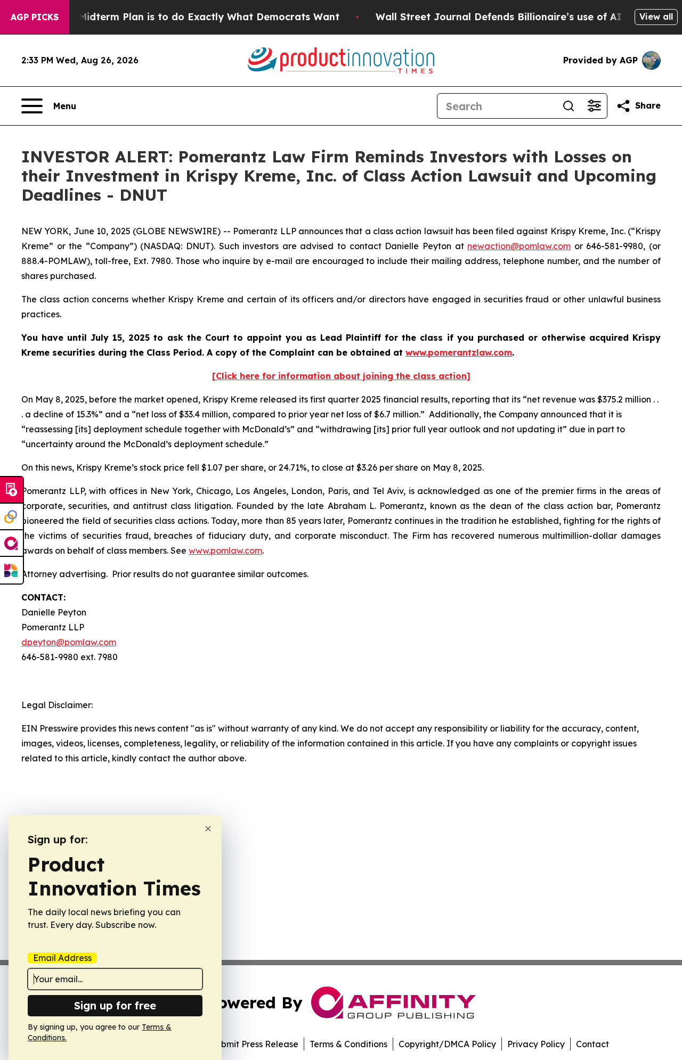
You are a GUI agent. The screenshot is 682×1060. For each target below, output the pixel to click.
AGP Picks (35, 17)
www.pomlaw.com (225, 550)
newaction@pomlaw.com (519, 246)
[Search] (568, 106)
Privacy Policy (536, 1044)
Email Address (62, 957)
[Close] (208, 829)
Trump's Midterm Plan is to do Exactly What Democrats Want (188, 17)
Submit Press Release (254, 1044)
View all (656, 16)
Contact (592, 1044)
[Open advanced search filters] (594, 106)
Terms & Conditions (348, 1044)
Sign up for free (115, 1005)
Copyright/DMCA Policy (447, 1044)
